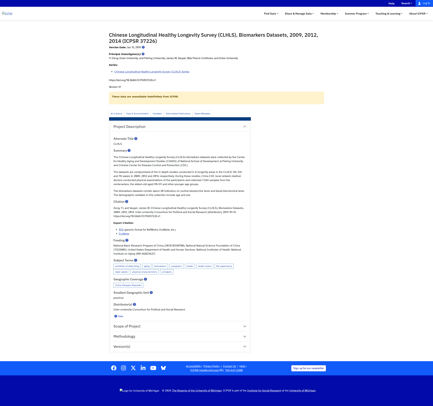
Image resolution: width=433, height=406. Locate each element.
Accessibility (193, 366)
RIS (121, 229)
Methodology (124, 336)
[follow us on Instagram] (123, 369)
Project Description (129, 126)
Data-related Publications (178, 113)
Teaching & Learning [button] (387, 13)
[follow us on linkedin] (143, 369)
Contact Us (229, 366)
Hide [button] (120, 316)
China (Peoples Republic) (128, 285)
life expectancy (224, 266)
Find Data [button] (270, 13)
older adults (121, 271)
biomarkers (160, 266)
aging (147, 266)
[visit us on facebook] (113, 369)
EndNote (124, 233)
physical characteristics (144, 271)
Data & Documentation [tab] (137, 113)
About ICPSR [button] (417, 13)
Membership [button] (328, 13)
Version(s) (121, 346)
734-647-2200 (234, 370)
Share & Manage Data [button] (298, 13)
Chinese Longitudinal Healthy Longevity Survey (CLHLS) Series (151, 71)
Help (242, 366)
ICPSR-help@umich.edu (204, 370)
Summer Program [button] (356, 13)
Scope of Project (127, 326)
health (190, 266)
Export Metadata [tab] (202, 113)
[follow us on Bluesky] (163, 369)
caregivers (176, 266)
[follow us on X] (133, 369)
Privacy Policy (211, 366)
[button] (143, 47)
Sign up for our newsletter (308, 368)
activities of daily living (127, 266)
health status (205, 266)
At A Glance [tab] (116, 113)
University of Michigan (302, 390)
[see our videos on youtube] (153, 369)
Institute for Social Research (264, 390)
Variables (157, 113)
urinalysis (167, 271)
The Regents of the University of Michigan (197, 390)
